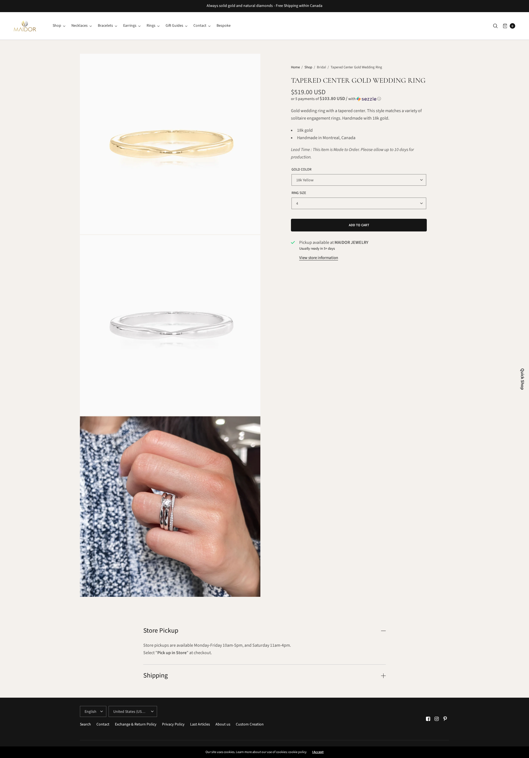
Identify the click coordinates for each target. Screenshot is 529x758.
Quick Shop (522, 379)
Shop (308, 67)
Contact (102, 724)
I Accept (317, 752)
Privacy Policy (173, 724)
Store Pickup (160, 630)
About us (222, 724)
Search (85, 724)
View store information (318, 258)
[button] (359, 99)
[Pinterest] (445, 719)
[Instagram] (436, 719)
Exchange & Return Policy (135, 724)
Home (295, 67)
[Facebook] (428, 719)
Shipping (155, 675)
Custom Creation (250, 724)
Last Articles (200, 724)
